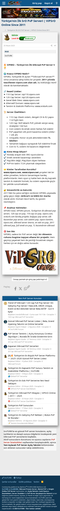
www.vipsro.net (31, 103)
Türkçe (18, 477)
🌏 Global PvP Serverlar (17, 376)
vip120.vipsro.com (31, 97)
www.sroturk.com (43, 106)
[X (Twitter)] (18, 288)
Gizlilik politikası (25, 482)
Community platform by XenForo (24, 487)
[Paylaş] (51, 45)
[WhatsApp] (23, 288)
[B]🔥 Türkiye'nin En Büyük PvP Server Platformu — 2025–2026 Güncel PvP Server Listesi (31, 357)
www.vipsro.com (31, 100)
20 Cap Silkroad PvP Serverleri (20, 342)
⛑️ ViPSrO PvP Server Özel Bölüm (22, 389)
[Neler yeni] (56, 3)
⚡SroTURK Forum (16, 329)
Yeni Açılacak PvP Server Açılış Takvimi (22, 445)
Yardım (36, 482)
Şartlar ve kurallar (9, 482)
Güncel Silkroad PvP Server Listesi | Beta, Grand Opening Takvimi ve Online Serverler (31, 322)
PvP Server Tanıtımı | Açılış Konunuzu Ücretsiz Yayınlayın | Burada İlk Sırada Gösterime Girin (30, 335)
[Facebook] (13, 288)
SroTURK (8, 477)
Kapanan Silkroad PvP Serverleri (23, 346)
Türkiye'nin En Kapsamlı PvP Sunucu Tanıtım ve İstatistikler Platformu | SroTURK (30, 369)
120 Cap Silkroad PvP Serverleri (20, 317)
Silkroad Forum (14, 364)
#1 (55, 45)
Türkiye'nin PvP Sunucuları (20, 405)
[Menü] (4, 3)
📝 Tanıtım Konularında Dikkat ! (21, 423)
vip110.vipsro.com (31, 94)
